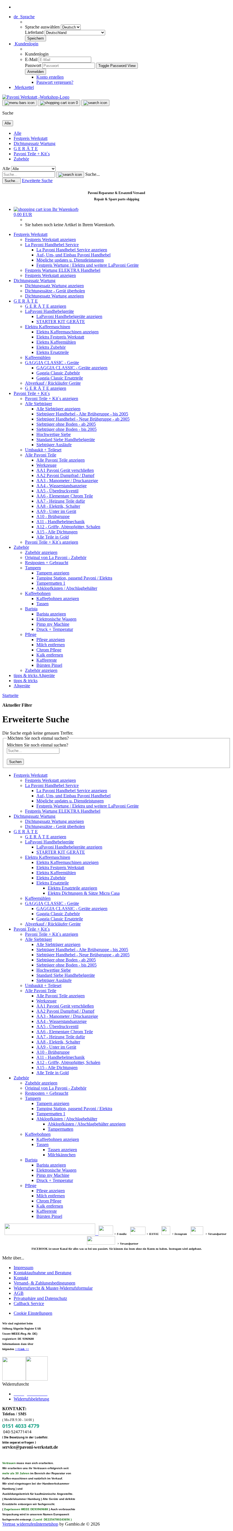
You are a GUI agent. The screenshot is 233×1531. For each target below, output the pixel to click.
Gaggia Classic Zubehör (58, 372)
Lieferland (35, 32)
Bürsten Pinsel (49, 665)
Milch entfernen (50, 644)
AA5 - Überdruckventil (57, 490)
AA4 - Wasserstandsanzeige (61, 485)
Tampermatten (60, 1129)
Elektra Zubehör (51, 347)
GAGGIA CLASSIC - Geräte (52, 362)
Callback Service (29, 1303)
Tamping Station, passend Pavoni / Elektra (74, 578)
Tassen (42, 603)
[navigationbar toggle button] (19, 103)
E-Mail (31, 59)
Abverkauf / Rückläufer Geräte (53, 383)
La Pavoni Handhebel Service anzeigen (71, 249)
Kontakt (21, 1277)
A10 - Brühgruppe (53, 516)
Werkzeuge (46, 465)
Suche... (92, 174)
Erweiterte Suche (37, 180)
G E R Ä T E (26, 148)
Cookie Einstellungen (33, 1313)
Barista (31, 608)
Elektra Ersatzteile (52, 352)
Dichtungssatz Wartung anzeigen (54, 285)
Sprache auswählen (43, 27)
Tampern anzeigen (52, 572)
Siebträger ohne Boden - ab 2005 (66, 424)
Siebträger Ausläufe (54, 444)
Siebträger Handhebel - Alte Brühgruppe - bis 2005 (82, 413)
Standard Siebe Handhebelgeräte (65, 439)
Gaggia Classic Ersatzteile (59, 378)
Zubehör (21, 158)
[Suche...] (70, 175)
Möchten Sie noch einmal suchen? (37, 745)
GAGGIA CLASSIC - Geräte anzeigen (71, 367)
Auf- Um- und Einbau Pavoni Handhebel (73, 254)
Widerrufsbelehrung (31, 1399)
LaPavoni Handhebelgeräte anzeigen (69, 316)
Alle (17, 133)
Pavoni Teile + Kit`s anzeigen (51, 398)
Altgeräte (46, 675)
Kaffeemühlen (38, 357)
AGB (19, 1293)
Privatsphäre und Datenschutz (40, 1298)
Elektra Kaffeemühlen (56, 342)
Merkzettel (24, 87)
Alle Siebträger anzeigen (58, 408)
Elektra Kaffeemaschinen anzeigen (67, 331)
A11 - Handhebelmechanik (60, 521)
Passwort (33, 65)
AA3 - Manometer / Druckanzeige (67, 480)
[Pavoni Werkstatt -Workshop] (35, 97)
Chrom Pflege (48, 649)
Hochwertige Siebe (53, 434)
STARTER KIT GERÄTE (60, 321)
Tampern (33, 567)
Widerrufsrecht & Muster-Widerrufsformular (53, 1288)
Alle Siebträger (38, 403)
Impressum (23, 1267)
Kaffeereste (46, 660)
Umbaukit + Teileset (43, 449)
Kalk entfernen (49, 655)
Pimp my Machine (52, 624)
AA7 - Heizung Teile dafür (60, 501)
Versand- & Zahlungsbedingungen (44, 1283)
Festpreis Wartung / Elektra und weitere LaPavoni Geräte (87, 265)
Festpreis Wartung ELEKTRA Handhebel (62, 270)
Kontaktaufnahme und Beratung (42, 1272)
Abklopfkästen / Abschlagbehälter (66, 588)
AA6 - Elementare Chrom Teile (64, 496)
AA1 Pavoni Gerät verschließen (65, 470)
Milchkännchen (62, 1154)
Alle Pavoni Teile (40, 454)
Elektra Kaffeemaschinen (47, 326)
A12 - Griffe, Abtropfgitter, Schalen (68, 526)
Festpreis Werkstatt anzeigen (50, 239)
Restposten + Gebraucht (46, 562)
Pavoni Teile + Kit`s (32, 153)
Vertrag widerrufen (19, 1524)
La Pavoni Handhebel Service (52, 244)
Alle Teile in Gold (52, 537)
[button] (24, 16)
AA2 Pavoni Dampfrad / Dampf (65, 475)
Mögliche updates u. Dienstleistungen (70, 260)
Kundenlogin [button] (26, 43)
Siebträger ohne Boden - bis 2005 (66, 429)
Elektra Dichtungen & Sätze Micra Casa (84, 893)
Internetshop (47, 1524)
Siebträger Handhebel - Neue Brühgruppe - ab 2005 (83, 419)
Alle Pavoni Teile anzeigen (60, 460)
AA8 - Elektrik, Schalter (58, 506)
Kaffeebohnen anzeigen (57, 598)
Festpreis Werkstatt (30, 138)
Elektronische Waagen (56, 619)
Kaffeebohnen (38, 593)
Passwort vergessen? (54, 82)
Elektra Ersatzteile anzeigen (72, 888)
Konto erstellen (50, 77)
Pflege (30, 634)
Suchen (15, 762)
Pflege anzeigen (50, 639)
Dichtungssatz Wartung (34, 143)
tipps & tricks (26, 675)
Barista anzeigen (51, 613)
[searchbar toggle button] (95, 103)
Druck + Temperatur (54, 629)
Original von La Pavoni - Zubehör (55, 557)
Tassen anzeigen (62, 1149)
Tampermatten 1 (50, 583)
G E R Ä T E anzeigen (45, 306)
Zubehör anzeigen (41, 552)
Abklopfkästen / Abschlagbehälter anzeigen (87, 1124)
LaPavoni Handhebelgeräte (49, 311)
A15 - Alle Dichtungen (57, 531)
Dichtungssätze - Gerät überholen (55, 290)
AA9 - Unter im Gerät (56, 511)
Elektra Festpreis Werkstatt (60, 337)
